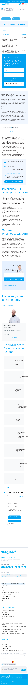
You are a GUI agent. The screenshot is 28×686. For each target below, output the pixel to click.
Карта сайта (4, 683)
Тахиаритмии (16, 18)
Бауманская (20, 496)
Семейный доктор (6, 575)
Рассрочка (4, 600)
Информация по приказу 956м (8, 681)
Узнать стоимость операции (13, 181)
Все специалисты (8, 305)
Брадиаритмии (6, 18)
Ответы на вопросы (7, 603)
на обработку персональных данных (12, 284)
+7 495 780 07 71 (12, 514)
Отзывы (4, 618)
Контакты (15, 127)
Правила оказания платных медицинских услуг (13, 587)
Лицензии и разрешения (8, 616)
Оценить (23, 669)
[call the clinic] (20, 4)
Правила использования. (19, 1)
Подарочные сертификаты (8, 596)
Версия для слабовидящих (10, 664)
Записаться (14, 337)
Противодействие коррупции (9, 631)
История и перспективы (8, 610)
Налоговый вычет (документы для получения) (13, 583)
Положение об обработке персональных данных (12, 679)
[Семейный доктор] (5, 4)
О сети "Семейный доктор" (8, 607)
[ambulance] (23, 4)
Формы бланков (6, 590)
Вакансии (4, 644)
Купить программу (6, 594)
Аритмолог (7, 334)
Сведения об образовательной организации (13, 650)
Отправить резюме (6, 646)
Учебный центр (5, 648)
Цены (4, 127)
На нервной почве (19, 575)
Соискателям (5, 642)
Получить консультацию (14, 84)
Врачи (9, 127)
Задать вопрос (14, 131)
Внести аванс (5, 598)
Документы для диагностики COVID (10, 592)
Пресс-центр (5, 614)
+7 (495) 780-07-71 (9, 557)
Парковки (14, 521)
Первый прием (5, 585)
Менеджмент (5, 612)
